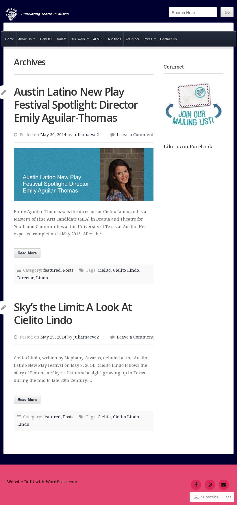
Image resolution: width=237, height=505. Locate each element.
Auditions (115, 38)
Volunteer (132, 38)
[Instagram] (210, 485)
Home (9, 38)
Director (25, 277)
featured (52, 270)
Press (148, 38)
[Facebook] (196, 485)
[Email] (224, 485)
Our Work (78, 38)
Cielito (104, 270)
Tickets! (46, 38)
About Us (25, 38)
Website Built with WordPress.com (42, 482)
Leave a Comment (135, 134)
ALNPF (98, 38)
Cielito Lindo (126, 270)
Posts (68, 270)
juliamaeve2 (86, 134)
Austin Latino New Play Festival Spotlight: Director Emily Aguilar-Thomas (76, 104)
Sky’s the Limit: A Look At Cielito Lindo (73, 313)
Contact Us (168, 38)
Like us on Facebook (188, 146)
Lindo (42, 277)
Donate (61, 38)
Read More (27, 253)
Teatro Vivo (49, 14)
